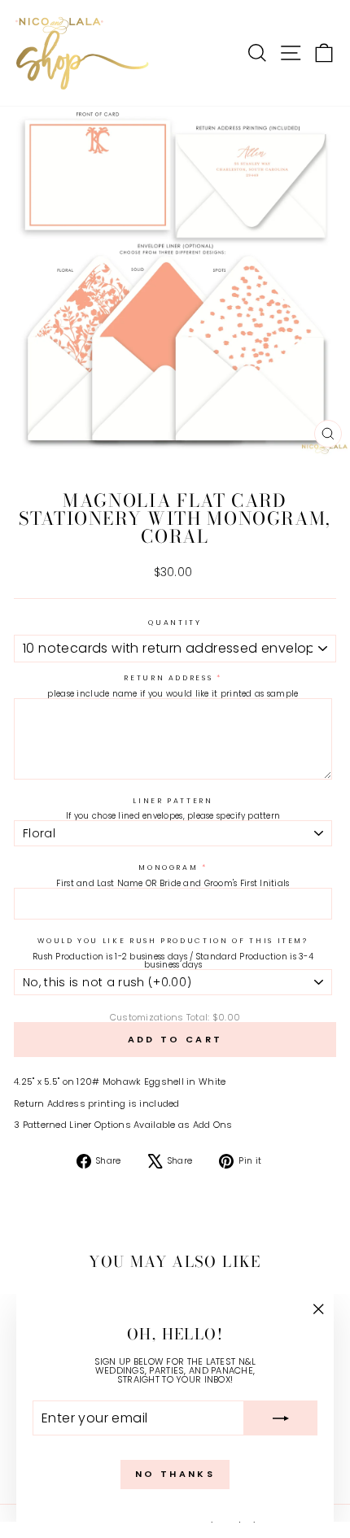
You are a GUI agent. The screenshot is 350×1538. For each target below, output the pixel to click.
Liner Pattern (172, 801)
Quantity (174, 623)
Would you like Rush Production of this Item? (172, 941)
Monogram (168, 868)
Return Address (168, 678)
